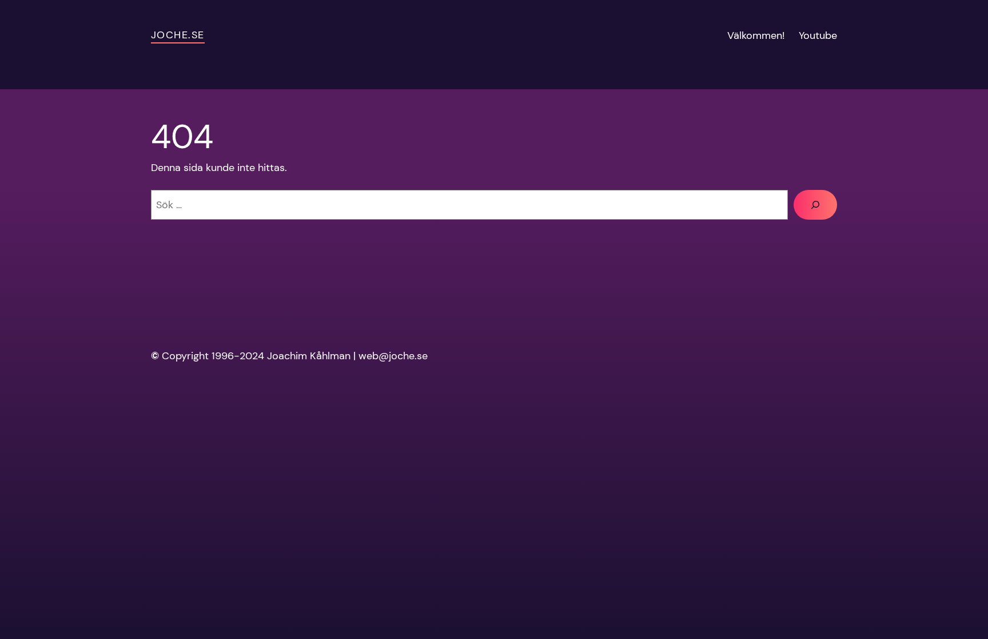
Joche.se (178, 35)
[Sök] (815, 205)
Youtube (818, 35)
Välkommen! (756, 35)
